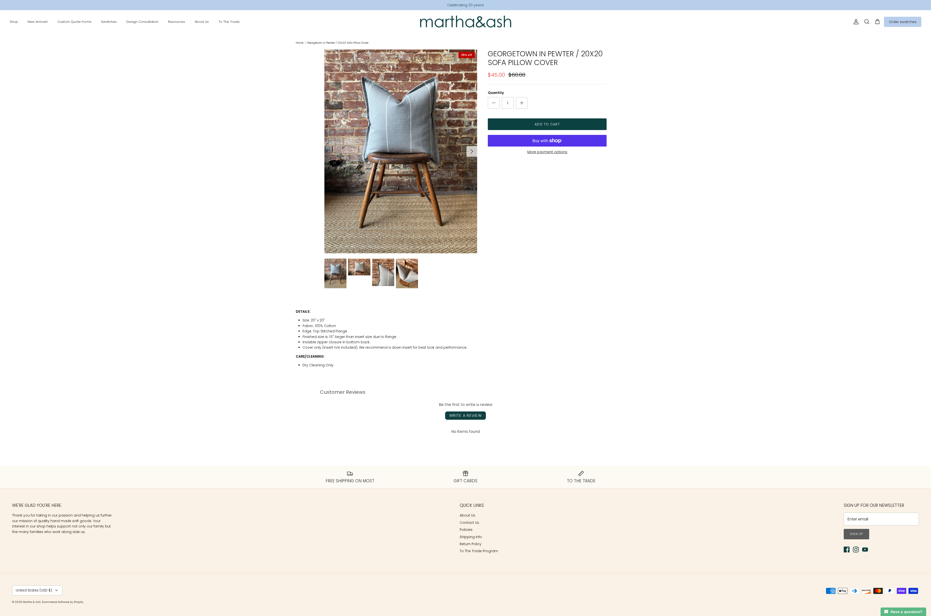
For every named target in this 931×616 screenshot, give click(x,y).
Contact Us (469, 522)
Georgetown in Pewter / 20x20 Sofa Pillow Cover (338, 43)
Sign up (856, 534)
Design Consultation (142, 21)
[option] (400, 151)
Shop (14, 21)
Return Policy (471, 544)
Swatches (109, 21)
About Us (202, 21)
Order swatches (902, 21)
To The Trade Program (479, 551)
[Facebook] (847, 549)
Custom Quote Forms (74, 21)
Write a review (465, 415)
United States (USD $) (34, 590)
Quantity (496, 92)
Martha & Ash (32, 602)
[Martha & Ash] (465, 22)
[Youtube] (865, 549)
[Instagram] (856, 549)
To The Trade (229, 21)
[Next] (471, 151)
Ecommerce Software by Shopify (62, 602)
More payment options (547, 152)
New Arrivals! (38, 21)
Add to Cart (547, 124)
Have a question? (905, 612)
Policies (466, 529)
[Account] (855, 22)
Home (299, 43)
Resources (176, 21)
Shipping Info (471, 536)
